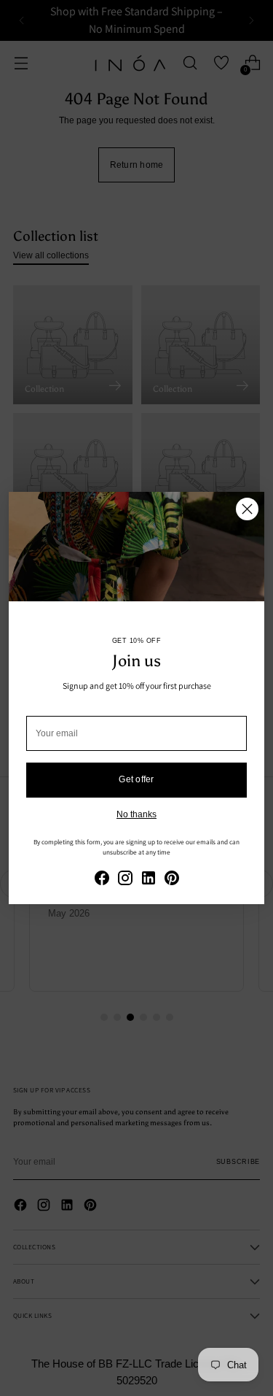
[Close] (247, 509)
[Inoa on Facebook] (102, 879)
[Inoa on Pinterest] (172, 879)
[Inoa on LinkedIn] (148, 879)
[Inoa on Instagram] (125, 879)
